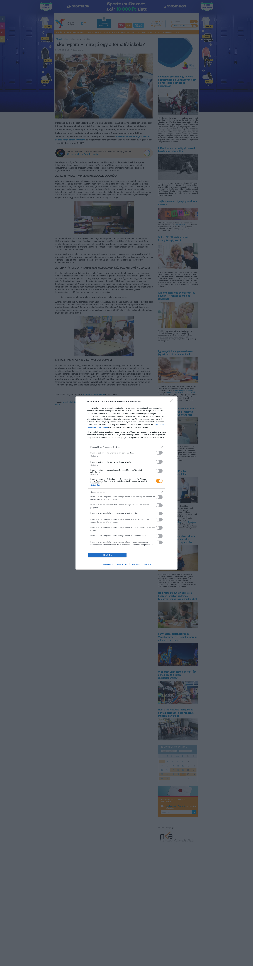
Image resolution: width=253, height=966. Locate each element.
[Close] (172, 401)
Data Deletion (107, 564)
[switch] (159, 453)
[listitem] (126, 447)
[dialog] (126, 483)
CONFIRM (107, 555)
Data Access (122, 564)
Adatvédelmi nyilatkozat (141, 564)
